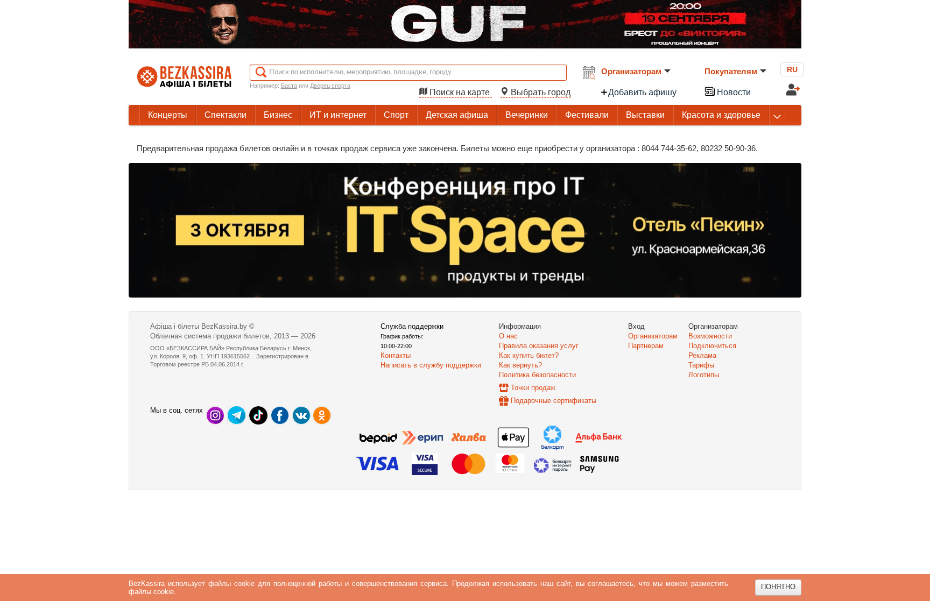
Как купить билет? (529, 355)
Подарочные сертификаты (553, 401)
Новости (733, 92)
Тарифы (701, 365)
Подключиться (712, 346)
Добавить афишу (642, 92)
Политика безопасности (537, 375)
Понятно (778, 587)
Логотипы (703, 375)
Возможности (710, 336)
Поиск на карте (459, 92)
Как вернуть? (520, 365)
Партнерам (646, 346)
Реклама (702, 355)
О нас (508, 336)
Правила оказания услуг (539, 346)
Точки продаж (533, 388)
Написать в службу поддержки (431, 365)
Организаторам (631, 71)
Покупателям (730, 71)
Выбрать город (539, 92)
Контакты (396, 355)
